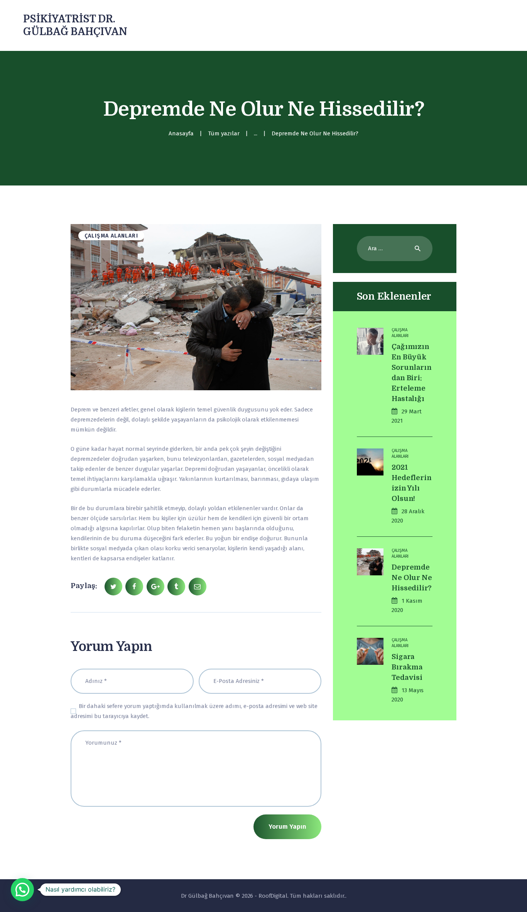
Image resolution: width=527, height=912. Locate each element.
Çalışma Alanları (111, 236)
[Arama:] (395, 248)
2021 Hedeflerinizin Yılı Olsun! (411, 483)
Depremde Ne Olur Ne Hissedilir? (412, 577)
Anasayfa (181, 133)
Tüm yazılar (224, 133)
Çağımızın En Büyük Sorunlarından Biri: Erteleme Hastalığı (411, 373)
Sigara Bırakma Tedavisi (407, 667)
